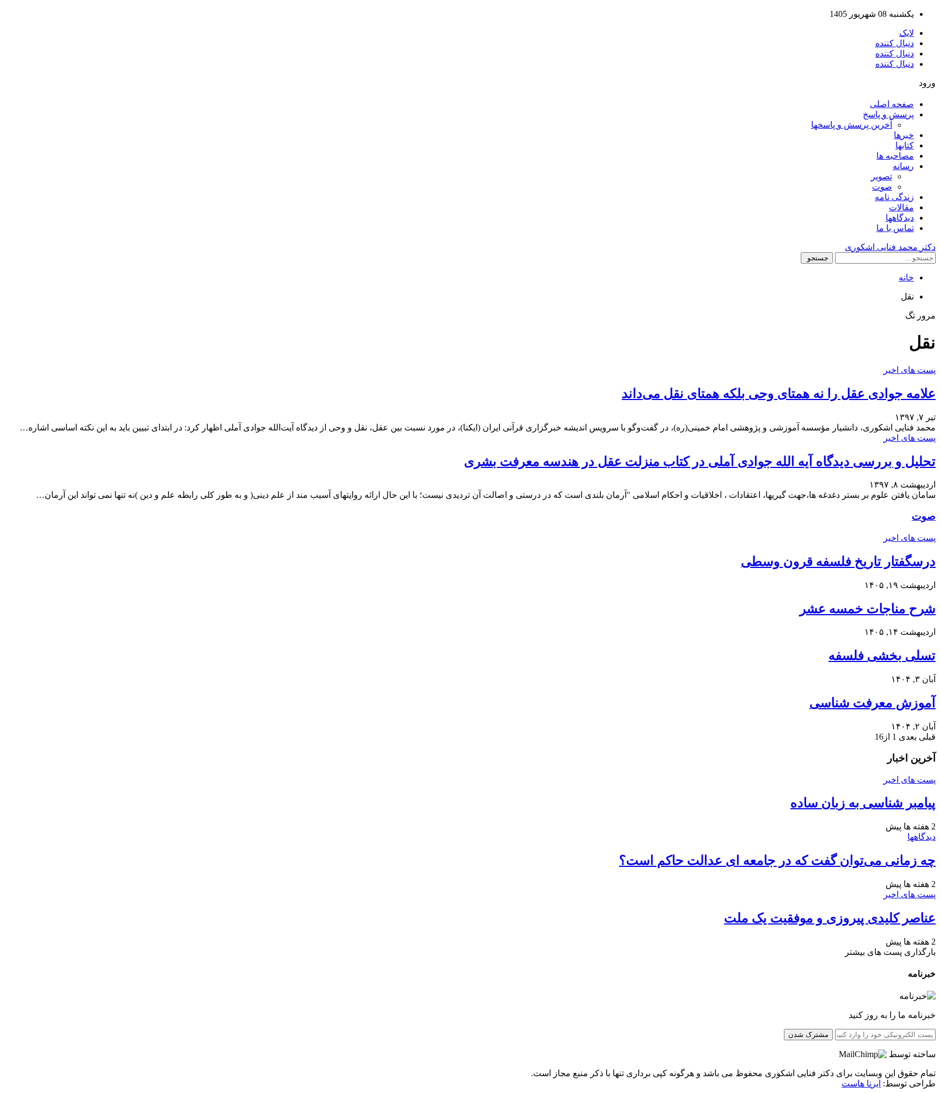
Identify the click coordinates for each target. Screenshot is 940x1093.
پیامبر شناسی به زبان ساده (863, 803)
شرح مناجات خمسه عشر (868, 609)
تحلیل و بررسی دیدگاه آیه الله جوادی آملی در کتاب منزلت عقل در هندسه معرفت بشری (700, 461)
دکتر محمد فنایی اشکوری (890, 247)
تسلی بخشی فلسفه (882, 655)
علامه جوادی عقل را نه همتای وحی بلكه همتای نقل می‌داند (779, 393)
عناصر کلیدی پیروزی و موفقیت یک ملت (830, 918)
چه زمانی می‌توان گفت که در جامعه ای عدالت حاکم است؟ (777, 860)
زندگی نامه (894, 197)
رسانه (903, 166)
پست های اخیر (909, 369)
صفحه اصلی (892, 104)
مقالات (901, 207)
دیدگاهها (900, 217)
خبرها (904, 135)
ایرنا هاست (861, 1083)
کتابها (904, 145)
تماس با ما (895, 228)
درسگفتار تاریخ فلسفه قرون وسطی (838, 561)
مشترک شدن (808, 1034)
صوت (882, 186)
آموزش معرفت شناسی (872, 703)
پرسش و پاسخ (888, 114)
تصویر (881, 176)
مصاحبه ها (895, 155)
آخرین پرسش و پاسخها (851, 124)
